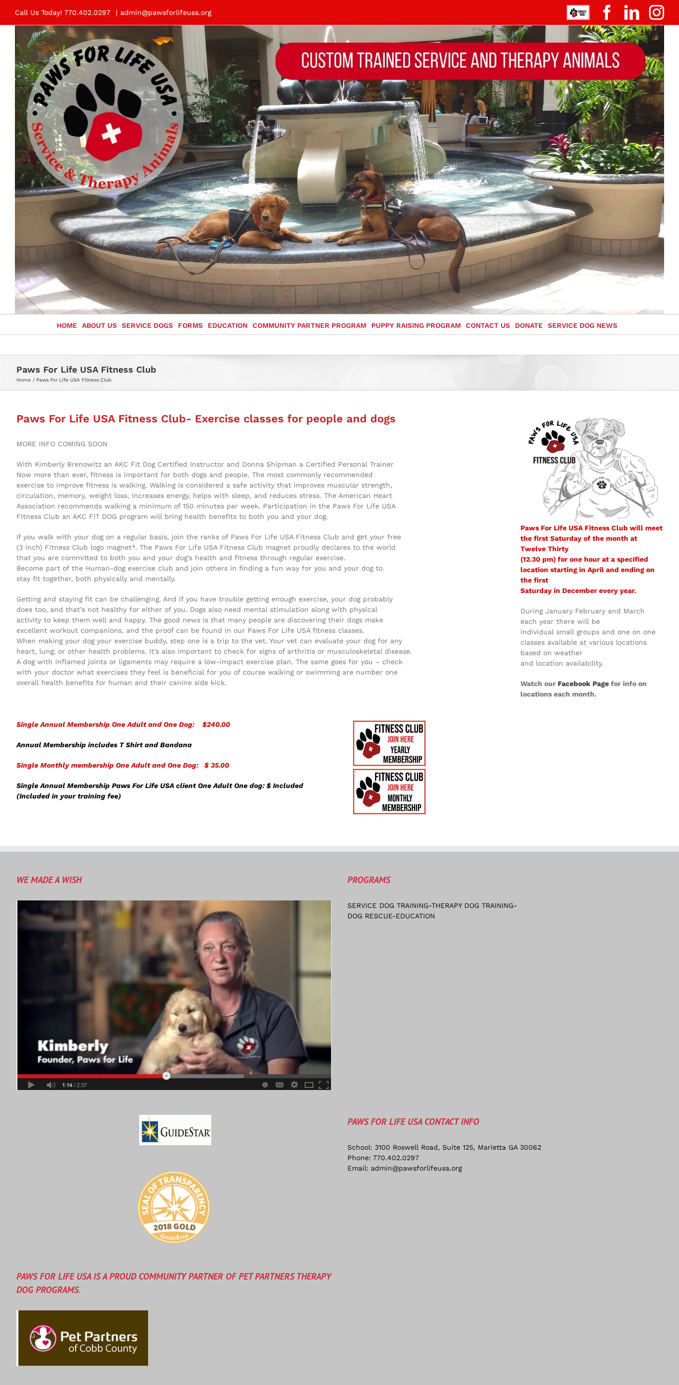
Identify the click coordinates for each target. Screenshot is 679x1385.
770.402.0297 (396, 1158)
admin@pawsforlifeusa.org (165, 12)
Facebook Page (583, 684)
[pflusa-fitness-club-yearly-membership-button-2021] (389, 723)
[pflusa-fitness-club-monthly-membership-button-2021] (389, 771)
